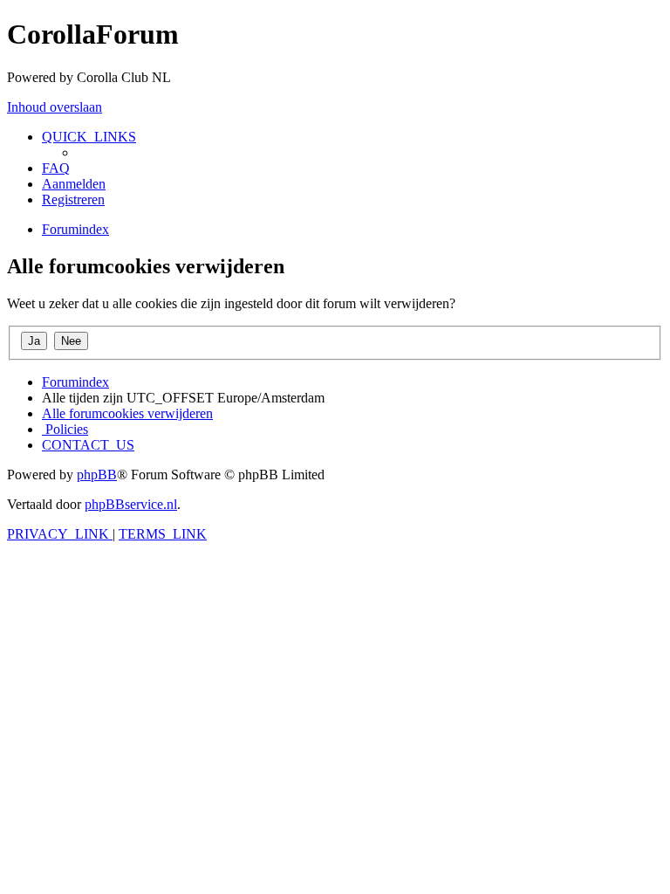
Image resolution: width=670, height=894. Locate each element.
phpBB (97, 474)
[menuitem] (56, 168)
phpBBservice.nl (131, 504)
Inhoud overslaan (54, 107)
